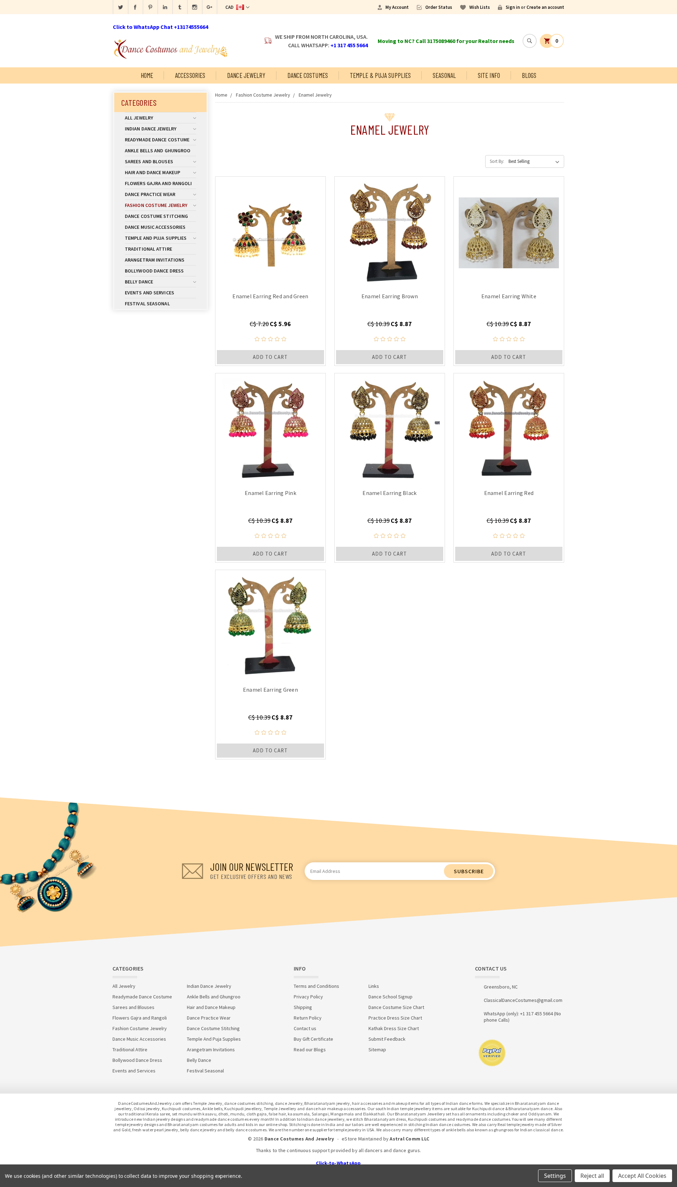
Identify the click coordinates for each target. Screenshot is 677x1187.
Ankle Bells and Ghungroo (157, 150)
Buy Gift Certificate (313, 1039)
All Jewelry (139, 118)
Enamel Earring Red (509, 492)
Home (147, 75)
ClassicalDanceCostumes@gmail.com (523, 1000)
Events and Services (149, 292)
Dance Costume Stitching (156, 216)
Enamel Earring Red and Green (270, 296)
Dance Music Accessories (155, 227)
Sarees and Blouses (149, 161)
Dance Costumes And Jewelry (299, 1139)
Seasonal (444, 75)
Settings (555, 1176)
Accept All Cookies (642, 1176)
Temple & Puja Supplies (380, 75)
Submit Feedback (386, 1039)
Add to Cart (270, 357)
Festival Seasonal (147, 303)
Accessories (190, 75)
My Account (397, 7)
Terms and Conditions (316, 986)
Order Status (438, 7)
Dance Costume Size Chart (396, 1007)
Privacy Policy (308, 996)
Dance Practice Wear (150, 194)
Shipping (303, 1007)
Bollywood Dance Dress (154, 271)
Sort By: (497, 161)
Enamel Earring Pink (270, 492)
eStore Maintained (362, 1139)
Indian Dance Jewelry (150, 129)
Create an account (545, 7)
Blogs (529, 75)
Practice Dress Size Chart (395, 1018)
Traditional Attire (148, 249)
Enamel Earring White (508, 296)
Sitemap (377, 1049)
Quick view (270, 230)
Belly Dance (139, 282)
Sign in (513, 7)
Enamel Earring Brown (389, 296)
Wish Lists (479, 7)
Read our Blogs (310, 1049)
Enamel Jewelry (315, 95)
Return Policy (308, 1018)
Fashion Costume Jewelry (156, 205)
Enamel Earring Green (270, 689)
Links (373, 986)
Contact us (305, 1028)
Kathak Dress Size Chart (393, 1028)
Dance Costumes (307, 75)
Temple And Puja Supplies (156, 238)
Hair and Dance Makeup (152, 172)
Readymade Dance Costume (157, 139)
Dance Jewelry (246, 75)
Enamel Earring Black (389, 492)
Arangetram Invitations (154, 260)
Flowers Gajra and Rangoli (158, 183)
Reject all (592, 1176)
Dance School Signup (390, 996)
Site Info (489, 75)
